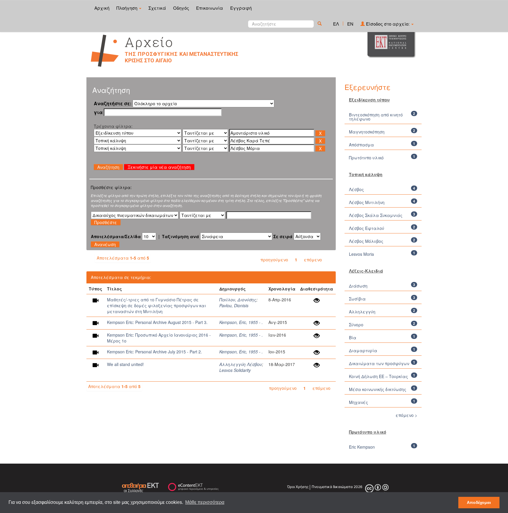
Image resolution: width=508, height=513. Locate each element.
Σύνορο (356, 324)
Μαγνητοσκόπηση (367, 132)
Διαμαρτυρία (363, 350)
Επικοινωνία (209, 8)
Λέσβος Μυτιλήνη (367, 202)
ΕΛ (336, 24)
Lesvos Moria (361, 254)
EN (350, 24)
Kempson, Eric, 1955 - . (241, 322)
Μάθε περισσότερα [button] (204, 502)
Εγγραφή (241, 8)
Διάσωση (358, 286)
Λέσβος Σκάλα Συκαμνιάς (375, 215)
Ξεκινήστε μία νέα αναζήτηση (159, 167)
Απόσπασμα (361, 145)
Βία (352, 337)
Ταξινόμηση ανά (180, 236)
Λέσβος (356, 189)
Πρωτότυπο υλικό (366, 158)
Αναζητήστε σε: (112, 103)
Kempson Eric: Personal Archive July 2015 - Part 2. (154, 352)
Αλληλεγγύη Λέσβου (240, 364)
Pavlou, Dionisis (233, 305)
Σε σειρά (283, 236)
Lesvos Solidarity (235, 370)
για (98, 112)
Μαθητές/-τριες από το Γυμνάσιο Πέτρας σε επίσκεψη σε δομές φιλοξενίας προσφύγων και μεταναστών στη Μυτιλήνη (156, 305)
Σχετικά (157, 8)
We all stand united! (125, 364)
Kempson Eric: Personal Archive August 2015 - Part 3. (157, 322)
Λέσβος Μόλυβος (366, 241)
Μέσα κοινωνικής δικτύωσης (377, 389)
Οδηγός (181, 8)
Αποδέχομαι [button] (479, 502)
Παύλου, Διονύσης (237, 300)
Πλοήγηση (127, 8)
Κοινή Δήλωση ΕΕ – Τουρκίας (378, 376)
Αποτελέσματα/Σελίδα (116, 236)
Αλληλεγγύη (362, 312)
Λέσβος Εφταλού (366, 228)
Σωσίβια (357, 299)
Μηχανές (358, 402)
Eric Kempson (362, 447)
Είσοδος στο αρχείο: (388, 24)
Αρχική (101, 8)
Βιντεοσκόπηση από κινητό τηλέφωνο (376, 117)
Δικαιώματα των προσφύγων (379, 363)
